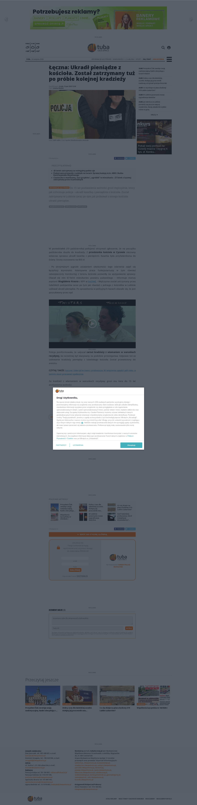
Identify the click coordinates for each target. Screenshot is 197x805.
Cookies (70, 438)
